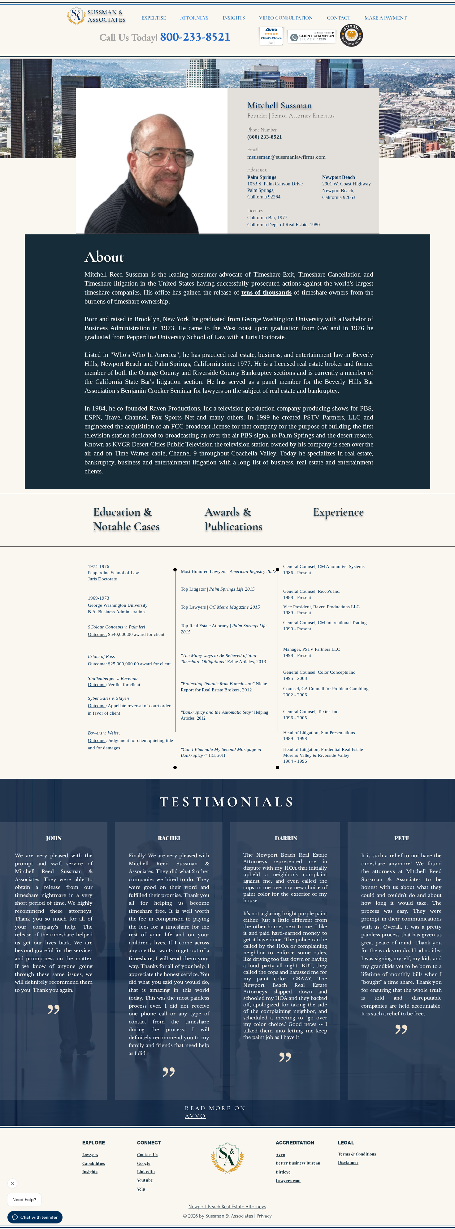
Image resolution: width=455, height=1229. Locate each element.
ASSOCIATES (107, 20)
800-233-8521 (195, 36)
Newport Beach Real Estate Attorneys (227, 1206)
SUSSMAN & (105, 12)
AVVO (195, 1116)
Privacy (264, 1216)
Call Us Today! (128, 37)
